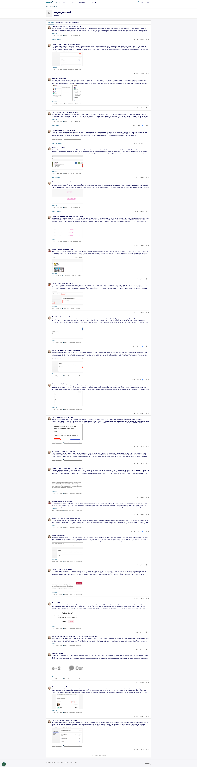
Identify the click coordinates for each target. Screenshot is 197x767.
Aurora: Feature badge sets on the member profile (66, 384)
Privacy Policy (69, 762)
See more (54, 33)
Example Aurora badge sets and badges (63, 451)
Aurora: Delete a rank (58, 603)
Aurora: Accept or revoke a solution (62, 249)
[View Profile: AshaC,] (49, 250)
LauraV (53, 35)
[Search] (139, 2)
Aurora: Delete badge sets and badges (63, 417)
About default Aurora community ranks (63, 130)
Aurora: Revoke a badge (59, 148)
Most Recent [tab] (51, 22)
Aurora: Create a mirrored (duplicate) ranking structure (68, 216)
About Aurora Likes (57, 653)
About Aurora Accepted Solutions (62, 501)
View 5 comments (56, 211)
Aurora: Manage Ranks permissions (62, 569)
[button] (147, 39)
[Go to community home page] (53, 2)
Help (76, 762)
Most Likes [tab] (68, 22)
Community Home (50, 762)
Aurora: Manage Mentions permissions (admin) (66, 44)
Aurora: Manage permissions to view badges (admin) (67, 468)
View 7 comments (56, 125)
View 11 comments (57, 143)
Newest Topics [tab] (59, 22)
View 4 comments (56, 177)
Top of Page (60, 762)
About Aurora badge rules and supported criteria (66, 26)
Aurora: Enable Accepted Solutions (62, 283)
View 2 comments (56, 73)
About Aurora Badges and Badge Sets (63, 317)
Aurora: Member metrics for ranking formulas (65, 112)
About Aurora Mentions (59, 78)
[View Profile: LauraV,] (49, 27)
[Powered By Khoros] (147, 763)
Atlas (47, 6)
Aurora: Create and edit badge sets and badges (66, 350)
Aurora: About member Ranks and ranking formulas (67, 518)
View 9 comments (56, 39)
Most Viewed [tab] (75, 22)
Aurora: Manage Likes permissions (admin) (64, 720)
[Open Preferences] (4, 764)
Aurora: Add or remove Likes (60, 687)
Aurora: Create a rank (58, 535)
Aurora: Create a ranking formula (61, 182)
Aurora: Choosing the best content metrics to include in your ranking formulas (75, 636)
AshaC (53, 275)
